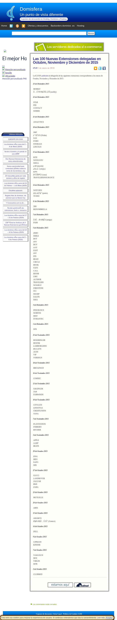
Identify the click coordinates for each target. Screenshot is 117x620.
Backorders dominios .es (62, 25)
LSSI (80, 614)
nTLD (35, 68)
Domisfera (31, 9)
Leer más (101, 618)
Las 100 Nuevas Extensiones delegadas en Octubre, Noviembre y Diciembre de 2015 (67, 60)
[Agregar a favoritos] (23, 26)
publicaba (45, 76)
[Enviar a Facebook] (104, 68)
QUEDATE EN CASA (15, 139)
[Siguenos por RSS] (17, 26)
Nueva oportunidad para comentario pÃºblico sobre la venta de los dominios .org (15, 168)
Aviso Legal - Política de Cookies (65, 614)
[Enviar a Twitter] (100, 68)
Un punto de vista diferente (41, 15)
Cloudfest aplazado (15, 190)
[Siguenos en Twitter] (11, 26)
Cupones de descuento (44, 614)
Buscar (91, 33)
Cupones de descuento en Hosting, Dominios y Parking (44, 19)
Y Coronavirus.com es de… (15, 203)
